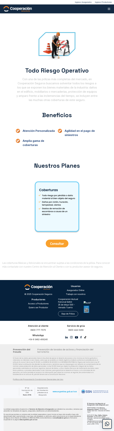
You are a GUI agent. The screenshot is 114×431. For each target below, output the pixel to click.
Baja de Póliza (68, 314)
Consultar (57, 243)
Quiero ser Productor (38, 307)
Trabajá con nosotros (76, 294)
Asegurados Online (75, 290)
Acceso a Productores (38, 303)
